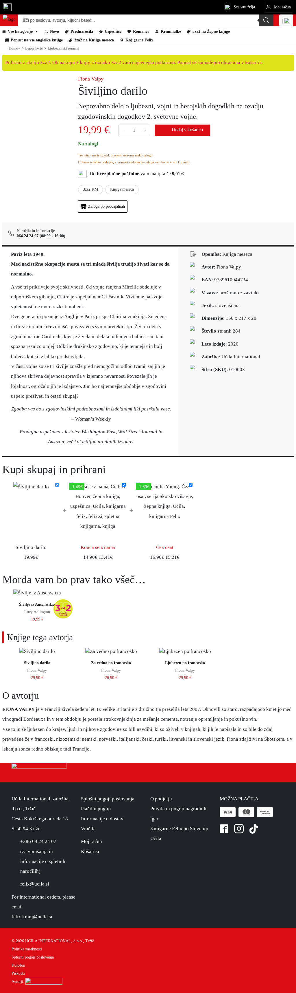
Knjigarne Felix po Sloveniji (179, 828)
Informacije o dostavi (103, 819)
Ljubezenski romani (63, 48)
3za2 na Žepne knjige (211, 31)
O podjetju (161, 799)
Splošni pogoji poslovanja (107, 799)
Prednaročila (82, 31)
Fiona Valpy (90, 79)
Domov (14, 48)
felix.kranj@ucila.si (32, 916)
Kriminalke (171, 31)
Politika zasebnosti (27, 949)
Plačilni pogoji (96, 808)
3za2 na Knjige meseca (94, 40)
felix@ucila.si (34, 884)
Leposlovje (34, 48)
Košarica (90, 851)
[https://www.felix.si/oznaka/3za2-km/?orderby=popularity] (63, 113)
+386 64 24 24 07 (38, 841)
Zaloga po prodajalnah (106, 206)
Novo (54, 31)
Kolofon (18, 965)
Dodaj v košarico (187, 129)
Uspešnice (113, 31)
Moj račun (91, 841)
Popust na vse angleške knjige (37, 40)
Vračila (88, 828)
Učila (155, 838)
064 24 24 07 (27, 236)
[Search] (266, 20)
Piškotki (18, 973)
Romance (141, 31)
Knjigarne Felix (139, 40)
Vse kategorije (20, 31)
